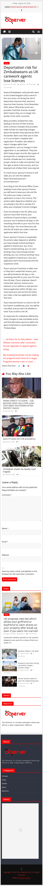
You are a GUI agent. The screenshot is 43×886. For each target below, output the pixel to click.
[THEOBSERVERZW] (15, 747)
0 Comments (32, 634)
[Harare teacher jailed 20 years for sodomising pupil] (9, 677)
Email (5, 541)
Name (5, 528)
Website (5, 555)
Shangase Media (24, 878)
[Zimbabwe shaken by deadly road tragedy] (21, 447)
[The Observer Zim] (4, 31)
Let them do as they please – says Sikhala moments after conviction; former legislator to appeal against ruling (20, 344)
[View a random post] (38, 31)
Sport (4, 787)
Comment (7, 495)
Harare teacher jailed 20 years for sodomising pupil (28, 679)
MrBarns (23, 84)
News (6, 63)
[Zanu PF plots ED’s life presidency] (17, 416)
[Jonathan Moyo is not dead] (9, 650)
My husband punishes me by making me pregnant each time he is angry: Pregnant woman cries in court (21, 358)
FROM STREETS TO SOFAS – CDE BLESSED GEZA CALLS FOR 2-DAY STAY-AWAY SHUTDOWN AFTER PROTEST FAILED (18, 404)
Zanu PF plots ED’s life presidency (19, 438)
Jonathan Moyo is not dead (28, 651)
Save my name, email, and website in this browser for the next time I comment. (19, 572)
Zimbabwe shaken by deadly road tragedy (19, 470)
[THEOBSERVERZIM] (15, 709)
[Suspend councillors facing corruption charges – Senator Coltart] (9, 662)
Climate (5, 776)
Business (5, 791)
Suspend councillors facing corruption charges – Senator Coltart (22, 7)
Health (4, 783)
